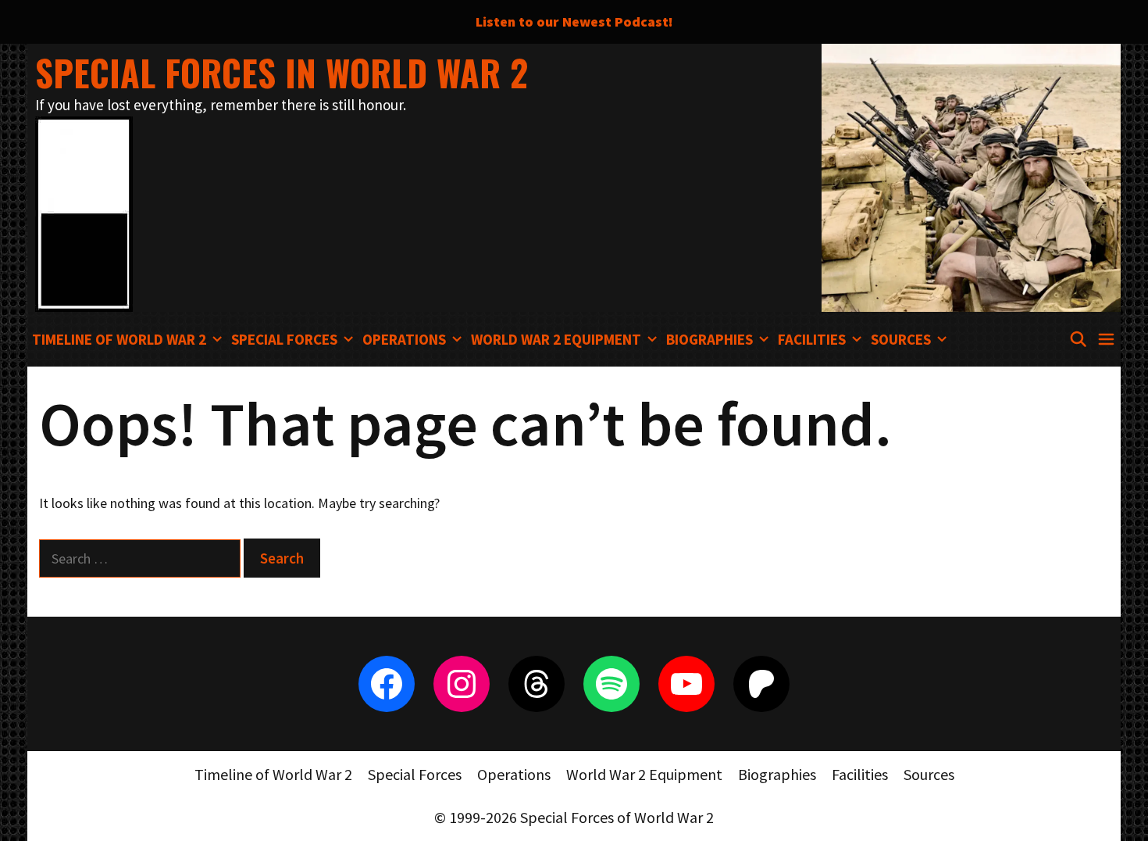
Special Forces (284, 339)
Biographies (709, 339)
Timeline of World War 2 (119, 339)
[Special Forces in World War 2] (84, 212)
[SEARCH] (1078, 339)
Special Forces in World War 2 (281, 72)
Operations (404, 339)
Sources (901, 339)
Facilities (812, 339)
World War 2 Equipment (556, 339)
